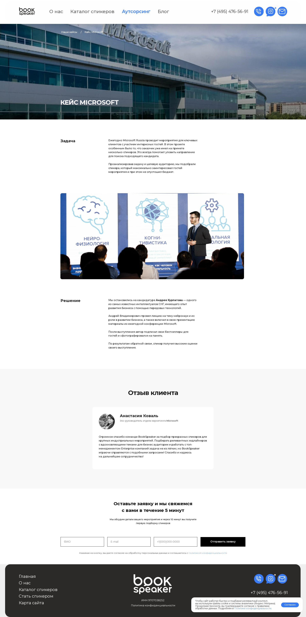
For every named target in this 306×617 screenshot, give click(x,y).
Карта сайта (31, 602)
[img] (27, 11)
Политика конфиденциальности (153, 605)
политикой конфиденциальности (208, 553)
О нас (56, 11)
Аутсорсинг (136, 11)
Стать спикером (36, 596)
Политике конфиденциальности (252, 608)
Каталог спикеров (92, 11)
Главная (27, 576)
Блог (163, 11)
